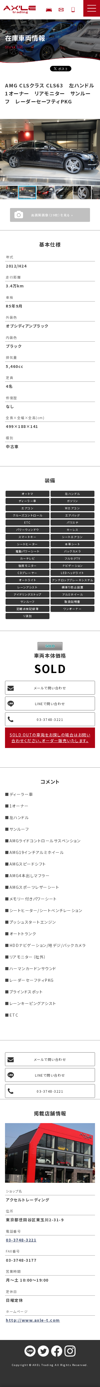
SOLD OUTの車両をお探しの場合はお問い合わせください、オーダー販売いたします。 (50, 737)
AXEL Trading (21, 9)
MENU (91, 8)
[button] (95, 124)
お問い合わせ (61, 9)
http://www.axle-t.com (33, 1320)
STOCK (49, 9)
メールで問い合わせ (50, 687)
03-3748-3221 (73, 9)
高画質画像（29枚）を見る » (52, 215)
